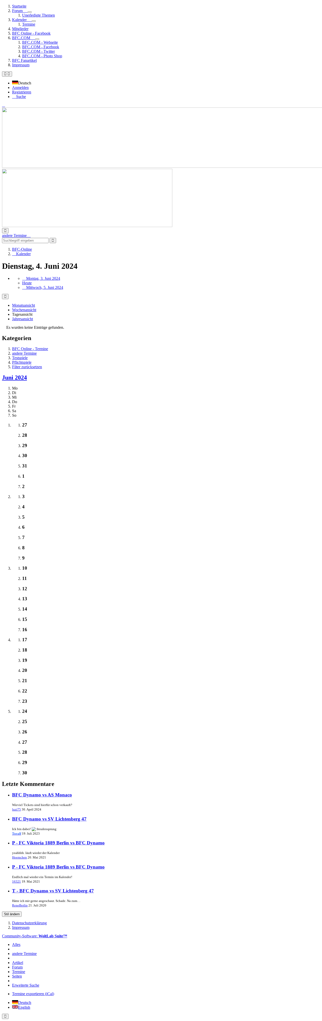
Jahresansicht (22, 319)
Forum (17, 967)
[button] (23, 83)
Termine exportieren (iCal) (33, 994)
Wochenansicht (24, 310)
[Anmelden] (3, 105)
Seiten (17, 976)
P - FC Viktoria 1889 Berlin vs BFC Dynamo (58, 842)
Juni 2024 (14, 377)
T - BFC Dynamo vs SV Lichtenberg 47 (53, 890)
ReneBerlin (20, 905)
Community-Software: (34, 936)
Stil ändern (12, 914)
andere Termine (24, 953)
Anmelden (20, 87)
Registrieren (21, 92)
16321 (16, 881)
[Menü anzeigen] (30, 12)
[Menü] (7, 74)
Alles (16, 944)
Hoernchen (19, 857)
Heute (27, 283)
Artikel (17, 962)
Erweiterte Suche (25, 985)
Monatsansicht (23, 305)
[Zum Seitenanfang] (5, 1016)
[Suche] (5, 230)
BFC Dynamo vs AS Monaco (42, 794)
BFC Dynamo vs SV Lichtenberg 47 (49, 819)
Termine (18, 972)
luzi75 (16, 809)
